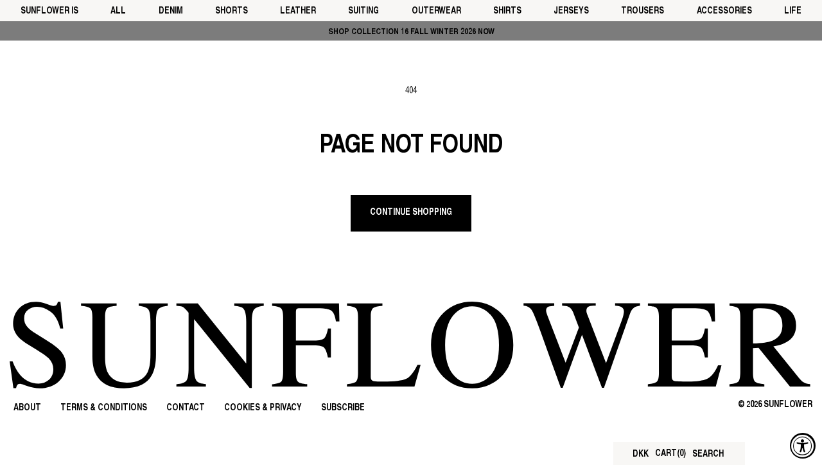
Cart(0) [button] (670, 454)
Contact (185, 408)
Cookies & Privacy (263, 408)
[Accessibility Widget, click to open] (803, 446)
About (27, 408)
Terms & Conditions (103, 408)
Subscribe (343, 408)
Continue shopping (411, 212)
